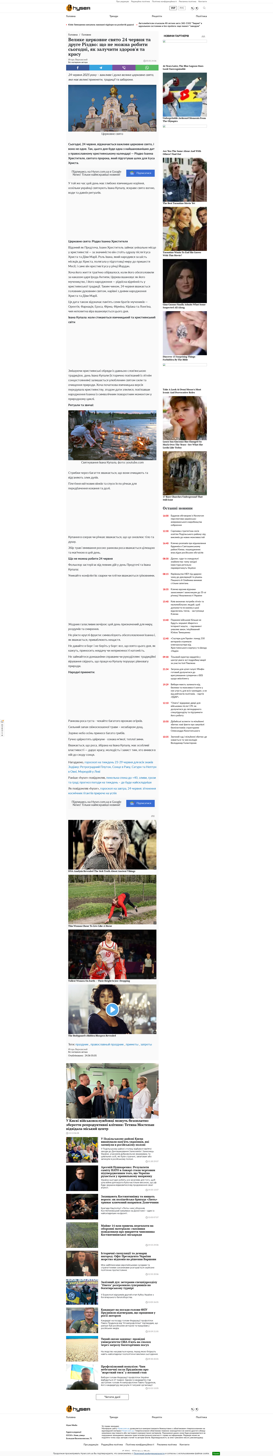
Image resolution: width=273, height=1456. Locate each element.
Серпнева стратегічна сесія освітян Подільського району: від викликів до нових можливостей (188, 534)
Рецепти (157, 16)
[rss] (192, 8)
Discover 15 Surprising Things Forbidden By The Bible (179, 358)
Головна (71, 16)
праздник (82, 1044)
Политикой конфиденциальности (149, 1454)
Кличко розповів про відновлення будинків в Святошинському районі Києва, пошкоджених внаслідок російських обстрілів (188, 548)
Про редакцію (122, 2)
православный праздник (107, 1044)
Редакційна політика (140, 2)
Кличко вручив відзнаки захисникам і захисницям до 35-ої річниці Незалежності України (188, 592)
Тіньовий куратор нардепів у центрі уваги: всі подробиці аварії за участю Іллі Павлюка (188, 660)
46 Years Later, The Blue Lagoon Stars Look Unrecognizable (183, 67)
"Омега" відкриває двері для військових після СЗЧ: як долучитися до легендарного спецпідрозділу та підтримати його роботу (186, 709)
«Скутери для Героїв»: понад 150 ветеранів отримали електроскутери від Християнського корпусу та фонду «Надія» (189, 644)
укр (173, 8)
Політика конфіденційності (164, 2)
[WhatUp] (147, 67)
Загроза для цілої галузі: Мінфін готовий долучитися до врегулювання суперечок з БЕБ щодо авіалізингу (187, 674)
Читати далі (112, 1397)
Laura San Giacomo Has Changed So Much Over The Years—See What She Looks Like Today (183, 444)
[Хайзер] (78, 8)
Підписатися (143, 173)
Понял (216, 1453)
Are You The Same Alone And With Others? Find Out (182, 152)
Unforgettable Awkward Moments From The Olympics (184, 120)
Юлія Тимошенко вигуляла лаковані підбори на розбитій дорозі (101, 25)
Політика (201, 16)
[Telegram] (100, 67)
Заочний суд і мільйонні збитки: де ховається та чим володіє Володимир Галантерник (189, 740)
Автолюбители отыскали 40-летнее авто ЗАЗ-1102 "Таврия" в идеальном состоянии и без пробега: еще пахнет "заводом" (170, 24)
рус (182, 8)
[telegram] (196, 8)
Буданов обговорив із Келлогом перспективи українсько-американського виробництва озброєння (187, 520)
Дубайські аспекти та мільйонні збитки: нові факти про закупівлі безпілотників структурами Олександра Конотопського (187, 726)
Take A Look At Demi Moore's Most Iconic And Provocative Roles (182, 391)
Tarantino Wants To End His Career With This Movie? (182, 254)
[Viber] (124, 67)
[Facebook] (77, 67)
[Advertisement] (112, 216)
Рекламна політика (187, 2)
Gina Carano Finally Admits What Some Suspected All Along (184, 306)
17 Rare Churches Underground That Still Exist (183, 498)
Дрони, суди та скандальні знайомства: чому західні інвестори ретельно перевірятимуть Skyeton (185, 563)
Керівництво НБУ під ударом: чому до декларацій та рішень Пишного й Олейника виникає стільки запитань (186, 579)
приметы (132, 1044)
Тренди (113, 16)
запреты (146, 1044)
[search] (204, 8)
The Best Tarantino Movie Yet (179, 203)
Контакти (202, 2)
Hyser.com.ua (123, 1429)
